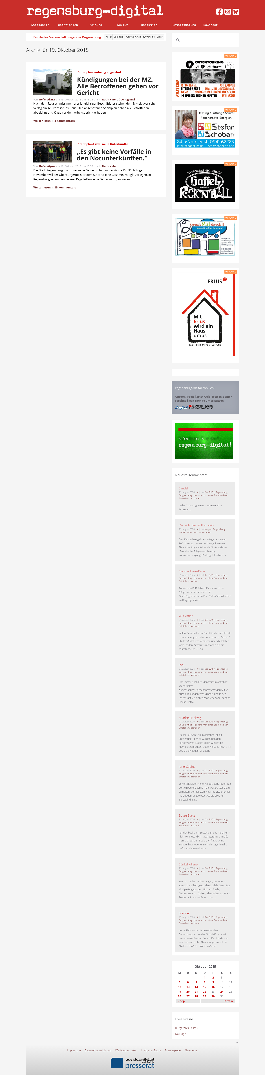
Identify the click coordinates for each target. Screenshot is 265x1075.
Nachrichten (68, 25)
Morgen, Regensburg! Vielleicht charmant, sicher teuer (202, 531)
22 (204, 991)
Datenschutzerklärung (98, 1050)
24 (222, 991)
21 (196, 991)
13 (188, 987)
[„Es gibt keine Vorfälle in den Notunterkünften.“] (52, 152)
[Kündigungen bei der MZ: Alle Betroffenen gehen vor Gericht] (52, 83)
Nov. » (228, 1001)
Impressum (74, 1050)
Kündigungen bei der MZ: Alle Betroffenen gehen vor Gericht (117, 86)
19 (179, 991)
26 (179, 996)
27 (188, 996)
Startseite (40, 25)
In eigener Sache (151, 1050)
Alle (109, 37)
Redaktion (149, 25)
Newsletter (191, 1050)
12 (179, 987)
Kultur (122, 25)
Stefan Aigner (47, 99)
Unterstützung (184, 25)
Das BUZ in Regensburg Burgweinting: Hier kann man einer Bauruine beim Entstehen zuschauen (203, 495)
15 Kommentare (65, 187)
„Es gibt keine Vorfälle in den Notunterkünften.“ (114, 154)
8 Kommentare (64, 120)
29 (204, 996)
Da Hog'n (181, 1034)
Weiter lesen (42, 120)
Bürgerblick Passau (186, 1028)
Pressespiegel (173, 1050)
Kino (160, 37)
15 (204, 987)
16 (213, 987)
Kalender (210, 25)
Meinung (95, 25)
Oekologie (133, 37)
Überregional (127, 99)
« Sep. (182, 1001)
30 (213, 996)
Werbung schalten (126, 1050)
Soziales (149, 37)
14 (196, 987)
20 (188, 991)
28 (196, 996)
